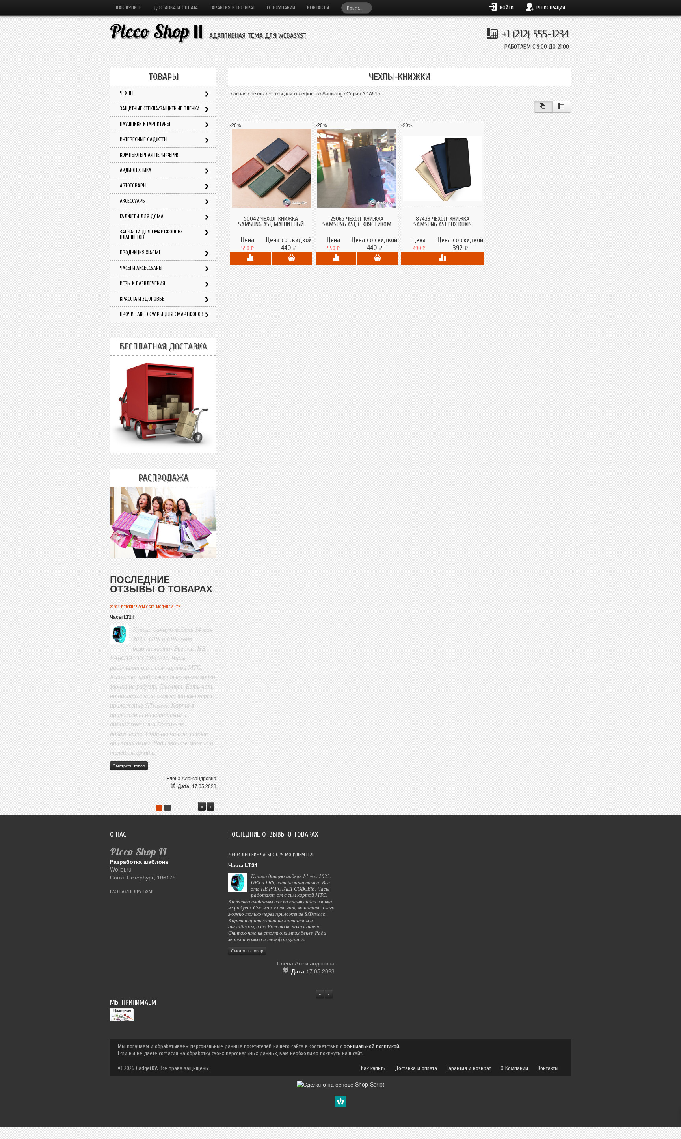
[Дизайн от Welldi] (340, 1101)
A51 (373, 93)
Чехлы (257, 93)
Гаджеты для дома (142, 216)
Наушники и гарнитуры (145, 124)
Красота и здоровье (142, 299)
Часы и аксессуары (141, 268)
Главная (237, 93)
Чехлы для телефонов (293, 93)
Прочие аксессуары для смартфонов (161, 314)
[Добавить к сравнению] (250, 258)
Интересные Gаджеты (143, 139)
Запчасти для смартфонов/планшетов (151, 234)
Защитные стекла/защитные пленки (159, 109)
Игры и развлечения (142, 283)
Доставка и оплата (176, 7)
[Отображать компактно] (543, 107)
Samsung (332, 93)
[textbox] (356, 7)
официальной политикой (371, 1046)
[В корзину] (292, 258)
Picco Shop (156, 31)
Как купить (129, 7)
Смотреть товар (129, 765)
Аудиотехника (135, 170)
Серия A (355, 93)
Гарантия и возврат (232, 7)
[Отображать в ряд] (562, 107)
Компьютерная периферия (150, 155)
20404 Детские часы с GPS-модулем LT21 (145, 607)
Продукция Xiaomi (140, 253)
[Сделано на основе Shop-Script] (340, 1083)
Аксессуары (133, 201)
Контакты (318, 7)
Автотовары (133, 186)
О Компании (281, 7)
